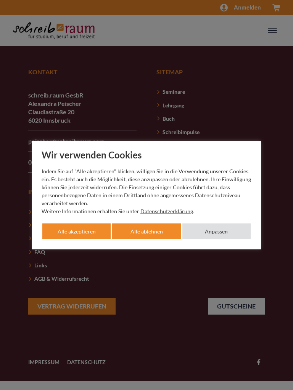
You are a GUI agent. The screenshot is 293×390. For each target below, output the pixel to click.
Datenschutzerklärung (166, 211)
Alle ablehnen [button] (146, 231)
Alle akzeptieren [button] (77, 231)
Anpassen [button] (216, 231)
